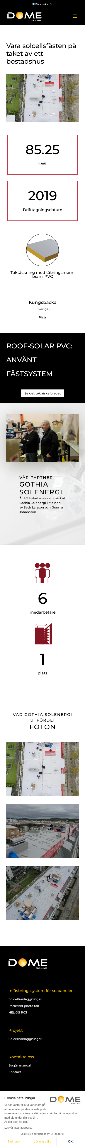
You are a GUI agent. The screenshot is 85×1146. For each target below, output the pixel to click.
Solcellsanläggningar (25, 999)
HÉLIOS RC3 (17, 1012)
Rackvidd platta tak (23, 1006)
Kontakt (14, 1072)
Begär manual (19, 1065)
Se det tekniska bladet (42, 393)
